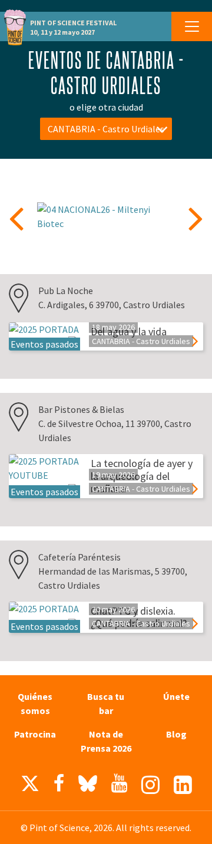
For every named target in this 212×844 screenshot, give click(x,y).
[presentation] (16, 218)
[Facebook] (59, 783)
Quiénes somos (35, 703)
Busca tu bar (105, 703)
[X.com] (30, 786)
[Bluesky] (87, 786)
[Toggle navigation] (191, 26)
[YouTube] (119, 783)
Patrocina (35, 734)
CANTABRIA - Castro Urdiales (106, 129)
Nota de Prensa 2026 (106, 741)
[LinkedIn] (183, 785)
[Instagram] (150, 785)
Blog (176, 734)
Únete (176, 696)
